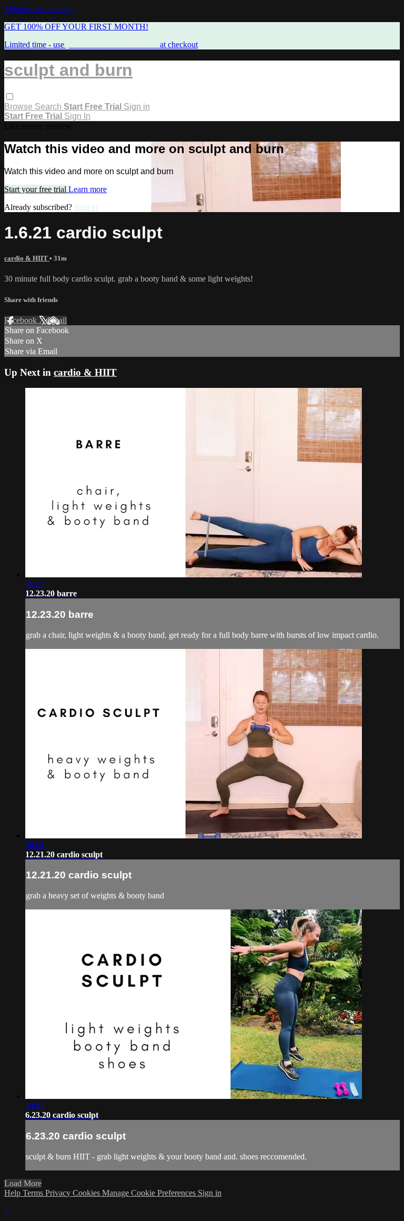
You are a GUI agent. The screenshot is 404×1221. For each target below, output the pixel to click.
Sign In (77, 116)
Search (49, 106)
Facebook (21, 320)
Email (57, 320)
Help (13, 1192)
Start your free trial (36, 189)
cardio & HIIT (26, 258)
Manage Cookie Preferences (150, 1192)
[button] (9, 96)
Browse (19, 106)
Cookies (87, 1192)
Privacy (59, 1192)
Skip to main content (38, 8)
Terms (34, 1192)
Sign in (137, 106)
